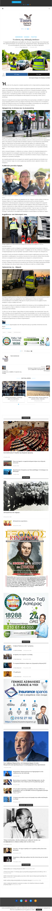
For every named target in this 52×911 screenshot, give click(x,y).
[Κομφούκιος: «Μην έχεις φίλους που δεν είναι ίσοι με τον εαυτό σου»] (8, 859)
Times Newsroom (24, 47)
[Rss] (35, 901)
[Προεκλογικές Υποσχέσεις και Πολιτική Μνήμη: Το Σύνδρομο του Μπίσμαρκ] (8, 472)
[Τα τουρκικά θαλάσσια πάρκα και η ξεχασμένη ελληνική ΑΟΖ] (8, 665)
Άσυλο (4, 332)
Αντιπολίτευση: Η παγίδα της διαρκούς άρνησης (18, 453)
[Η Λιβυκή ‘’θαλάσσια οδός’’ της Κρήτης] (8, 648)
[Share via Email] (31, 351)
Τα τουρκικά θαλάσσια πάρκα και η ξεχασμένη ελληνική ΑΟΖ (29, 663)
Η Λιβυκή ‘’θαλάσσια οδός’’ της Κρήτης (23, 646)
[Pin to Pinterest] (27, 351)
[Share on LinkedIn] (28, 351)
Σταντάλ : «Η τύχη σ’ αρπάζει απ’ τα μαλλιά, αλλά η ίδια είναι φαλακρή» (29, 849)
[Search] (49, 9)
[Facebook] (16, 901)
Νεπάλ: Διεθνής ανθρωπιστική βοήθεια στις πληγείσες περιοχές (25, 2)
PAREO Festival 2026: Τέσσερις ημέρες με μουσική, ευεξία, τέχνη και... (14, 398)
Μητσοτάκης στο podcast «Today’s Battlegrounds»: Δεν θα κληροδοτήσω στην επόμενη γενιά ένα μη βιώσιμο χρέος (28, 780)
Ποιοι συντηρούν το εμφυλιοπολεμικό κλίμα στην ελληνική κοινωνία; (29, 462)
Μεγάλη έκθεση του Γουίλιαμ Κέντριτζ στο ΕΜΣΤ (14, 868)
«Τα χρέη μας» (17, 672)
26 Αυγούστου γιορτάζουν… (20, 521)
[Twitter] (23, 4)
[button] (22, 2)
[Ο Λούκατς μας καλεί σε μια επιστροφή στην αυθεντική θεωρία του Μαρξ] (8, 799)
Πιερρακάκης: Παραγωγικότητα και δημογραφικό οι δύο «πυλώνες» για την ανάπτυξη (28, 772)
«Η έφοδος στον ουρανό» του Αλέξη (22, 654)
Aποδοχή (39, 909)
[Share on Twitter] (26, 351)
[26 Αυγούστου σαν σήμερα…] (26, 496)
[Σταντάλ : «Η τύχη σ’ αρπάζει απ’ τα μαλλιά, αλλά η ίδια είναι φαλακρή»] (8, 850)
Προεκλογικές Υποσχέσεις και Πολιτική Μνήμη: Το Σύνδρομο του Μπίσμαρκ (30, 470)
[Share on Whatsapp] (30, 351)
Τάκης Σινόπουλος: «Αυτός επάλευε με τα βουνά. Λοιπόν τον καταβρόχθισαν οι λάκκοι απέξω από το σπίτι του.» (22, 840)
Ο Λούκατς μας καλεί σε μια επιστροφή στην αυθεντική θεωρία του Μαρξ (30, 798)
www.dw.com (8, 328)
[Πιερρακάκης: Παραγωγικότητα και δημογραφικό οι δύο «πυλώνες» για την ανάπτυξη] (8, 773)
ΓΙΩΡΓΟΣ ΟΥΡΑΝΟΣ (18, 650)
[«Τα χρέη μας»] (8, 674)
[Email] (28, 4)
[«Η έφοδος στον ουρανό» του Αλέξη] (8, 656)
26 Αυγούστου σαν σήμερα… (12, 512)
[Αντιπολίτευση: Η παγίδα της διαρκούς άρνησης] (26, 436)
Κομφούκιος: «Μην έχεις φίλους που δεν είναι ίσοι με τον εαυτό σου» (30, 857)
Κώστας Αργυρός (6, 324)
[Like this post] (22, 351)
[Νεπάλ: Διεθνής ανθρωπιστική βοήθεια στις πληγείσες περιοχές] (38, 389)
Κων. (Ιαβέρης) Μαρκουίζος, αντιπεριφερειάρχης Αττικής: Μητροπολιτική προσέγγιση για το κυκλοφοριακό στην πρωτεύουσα (24, 764)
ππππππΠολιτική (17, 332)
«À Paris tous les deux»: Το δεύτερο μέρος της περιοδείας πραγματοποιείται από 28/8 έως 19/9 (24, 871)
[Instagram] (25, 4)
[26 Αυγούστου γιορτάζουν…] (8, 523)
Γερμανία (9, 332)
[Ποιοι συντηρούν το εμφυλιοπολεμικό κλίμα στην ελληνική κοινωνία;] (8, 463)
